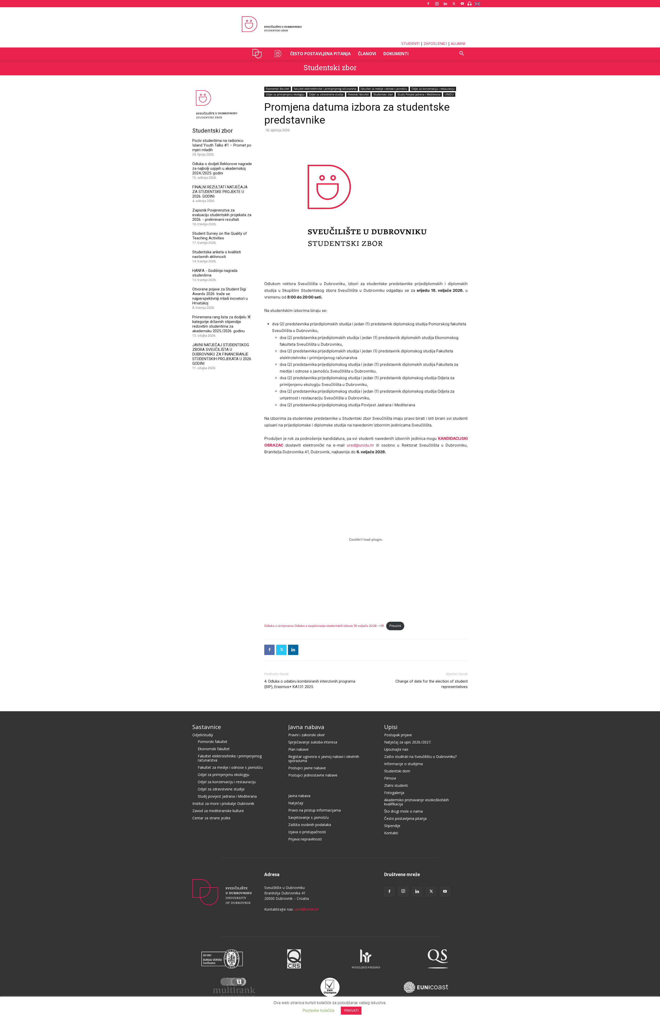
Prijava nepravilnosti (305, 839)
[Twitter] (454, 3)
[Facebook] (428, 3)
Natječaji (295, 802)
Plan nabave (298, 749)
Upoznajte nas (396, 749)
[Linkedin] (445, 3)
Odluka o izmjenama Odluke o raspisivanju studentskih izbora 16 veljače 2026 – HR (324, 626)
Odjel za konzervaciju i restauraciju (433, 89)
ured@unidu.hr (360, 445)
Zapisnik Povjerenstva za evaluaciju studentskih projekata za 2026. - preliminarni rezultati (221, 215)
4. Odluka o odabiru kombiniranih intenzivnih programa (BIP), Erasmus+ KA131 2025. (309, 684)
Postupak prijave (398, 734)
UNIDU (258, 53)
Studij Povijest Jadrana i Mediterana (418, 94)
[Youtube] (462, 3)
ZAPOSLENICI (435, 43)
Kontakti (391, 832)
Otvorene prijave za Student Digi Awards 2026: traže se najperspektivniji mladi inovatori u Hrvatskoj (220, 296)
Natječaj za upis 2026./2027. (407, 742)
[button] (461, 54)
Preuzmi (395, 626)
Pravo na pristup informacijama (314, 810)
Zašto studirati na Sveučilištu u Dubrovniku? (420, 756)
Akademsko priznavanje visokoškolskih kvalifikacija (416, 801)
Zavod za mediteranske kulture (218, 810)
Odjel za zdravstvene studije (326, 94)
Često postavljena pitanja (320, 53)
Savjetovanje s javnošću (308, 817)
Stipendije (392, 825)
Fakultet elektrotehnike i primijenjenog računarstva (325, 89)
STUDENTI (410, 43)
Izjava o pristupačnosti (307, 831)
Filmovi (390, 778)
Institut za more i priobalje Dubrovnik (223, 803)
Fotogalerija (394, 792)
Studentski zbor (330, 67)
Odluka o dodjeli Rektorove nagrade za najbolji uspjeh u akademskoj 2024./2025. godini (222, 168)
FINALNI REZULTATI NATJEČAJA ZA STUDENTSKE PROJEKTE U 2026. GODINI (220, 192)
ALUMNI (458, 43)
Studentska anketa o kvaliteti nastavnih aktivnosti (216, 254)
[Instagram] (437, 3)
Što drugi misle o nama (403, 811)
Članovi (367, 53)
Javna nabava (306, 727)
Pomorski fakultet (358, 94)
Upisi (391, 727)
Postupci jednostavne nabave (312, 775)
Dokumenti (396, 53)
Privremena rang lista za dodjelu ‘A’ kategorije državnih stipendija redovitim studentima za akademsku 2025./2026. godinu (221, 324)
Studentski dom (397, 771)
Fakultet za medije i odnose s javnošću (384, 89)
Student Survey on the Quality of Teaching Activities (219, 235)
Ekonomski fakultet (277, 89)
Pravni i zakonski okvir (306, 734)
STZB (278, 53)
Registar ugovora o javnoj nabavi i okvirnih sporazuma (323, 758)
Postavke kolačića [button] (318, 1010)
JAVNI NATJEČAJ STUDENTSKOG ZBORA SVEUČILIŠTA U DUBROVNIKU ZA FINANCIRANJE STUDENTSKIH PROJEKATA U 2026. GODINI (222, 354)
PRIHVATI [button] (351, 1010)
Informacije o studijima (403, 763)
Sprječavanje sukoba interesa (312, 742)
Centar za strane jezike (211, 817)
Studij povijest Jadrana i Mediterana (227, 796)
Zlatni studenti (396, 785)
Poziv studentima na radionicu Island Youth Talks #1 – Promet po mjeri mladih (221, 145)
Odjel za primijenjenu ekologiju (285, 94)
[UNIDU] (330, 24)
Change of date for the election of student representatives (431, 684)
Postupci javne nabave (307, 767)
